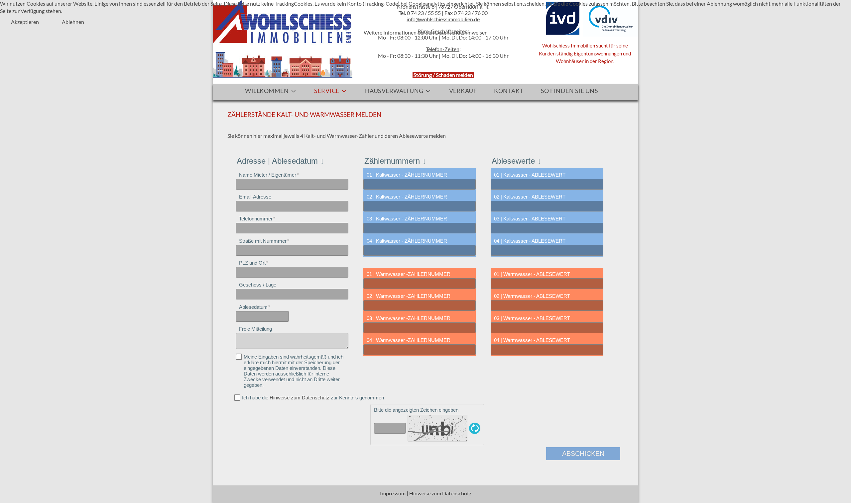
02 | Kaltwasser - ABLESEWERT (529, 197)
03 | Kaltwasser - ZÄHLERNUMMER (407, 218)
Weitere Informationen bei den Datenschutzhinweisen (426, 32)
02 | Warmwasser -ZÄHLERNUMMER (408, 296)
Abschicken (583, 453)
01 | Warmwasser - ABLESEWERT (532, 274)
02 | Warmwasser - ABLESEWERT (532, 296)
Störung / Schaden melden (443, 75)
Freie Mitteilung (255, 329)
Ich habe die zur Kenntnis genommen (313, 397)
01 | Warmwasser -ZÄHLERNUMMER (408, 274)
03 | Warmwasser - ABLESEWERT (532, 318)
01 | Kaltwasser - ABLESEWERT (529, 175)
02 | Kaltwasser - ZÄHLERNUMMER (407, 197)
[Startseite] (282, 38)
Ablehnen (73, 22)
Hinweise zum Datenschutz (299, 397)
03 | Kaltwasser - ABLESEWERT (529, 218)
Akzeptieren (25, 22)
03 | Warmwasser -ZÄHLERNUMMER (408, 318)
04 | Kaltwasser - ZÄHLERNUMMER (407, 241)
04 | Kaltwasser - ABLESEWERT (529, 241)
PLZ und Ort (252, 263)
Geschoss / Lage (257, 285)
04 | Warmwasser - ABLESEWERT (532, 340)
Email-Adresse (255, 197)
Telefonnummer (256, 218)
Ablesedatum (253, 307)
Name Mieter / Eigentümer (267, 175)
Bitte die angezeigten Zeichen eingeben (416, 410)
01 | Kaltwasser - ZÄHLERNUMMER (407, 175)
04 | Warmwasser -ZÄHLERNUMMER (408, 340)
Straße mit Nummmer (263, 241)
